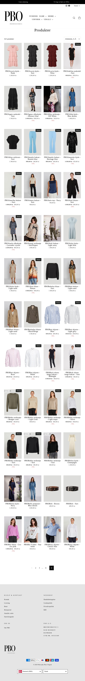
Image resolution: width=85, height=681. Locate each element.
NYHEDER (33, 16)
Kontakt (6, 599)
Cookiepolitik (48, 603)
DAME (42, 16)
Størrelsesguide (9, 617)
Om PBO (7, 628)
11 (46, 568)
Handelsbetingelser (49, 599)
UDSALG (48, 19)
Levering (7, 603)
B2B (45, 610)
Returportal (7, 610)
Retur (6, 606)
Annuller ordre (8, 613)
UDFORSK (36, 19)
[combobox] (29, 671)
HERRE (51, 16)
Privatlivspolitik (49, 606)
